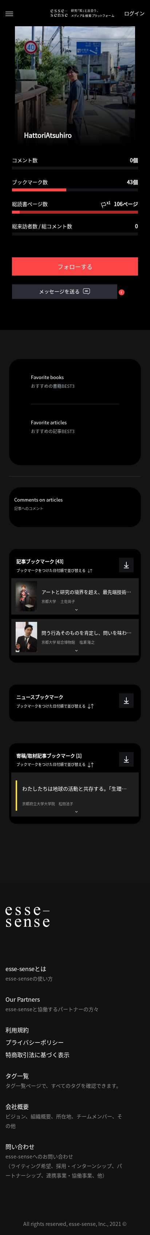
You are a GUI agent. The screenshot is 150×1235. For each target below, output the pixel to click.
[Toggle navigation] (9, 13)
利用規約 (17, 1029)
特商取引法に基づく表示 (37, 1054)
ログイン (134, 13)
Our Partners (22, 999)
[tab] (75, 596)
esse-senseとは (25, 968)
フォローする (75, 266)
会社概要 (17, 1106)
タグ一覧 (17, 1075)
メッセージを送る (60, 291)
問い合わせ (20, 1146)
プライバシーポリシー (34, 1042)
